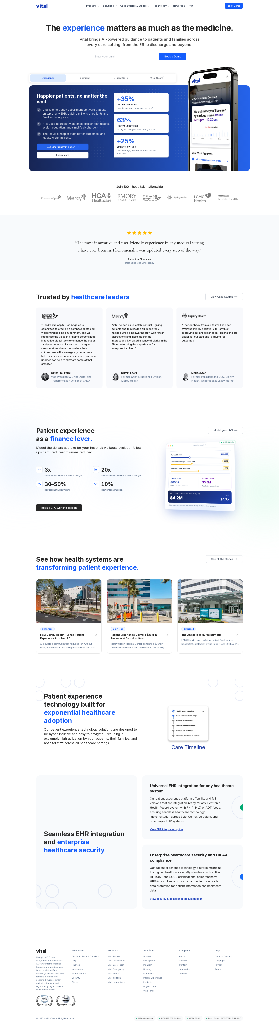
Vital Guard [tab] (157, 77)
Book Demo (233, 5)
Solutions (108, 5)
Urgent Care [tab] (121, 78)
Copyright (220, 960)
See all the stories (222, 559)
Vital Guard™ (114, 973)
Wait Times (149, 990)
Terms (218, 969)
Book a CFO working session (59, 507)
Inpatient (147, 965)
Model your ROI (223, 430)
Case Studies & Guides (133, 5)
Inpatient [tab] (84, 78)
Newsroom (179, 5)
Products (91, 5)
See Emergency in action (61, 147)
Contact (183, 965)
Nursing (147, 969)
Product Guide (79, 973)
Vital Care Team (116, 965)
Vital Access (114, 956)
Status (75, 982)
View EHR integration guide (166, 829)
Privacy (218, 965)
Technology (160, 5)
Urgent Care (149, 986)
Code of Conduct (223, 956)
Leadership (184, 969)
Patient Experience (152, 977)
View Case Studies (222, 296)
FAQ (191, 5)
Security (76, 977)
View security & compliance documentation (176, 898)
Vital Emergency (116, 969)
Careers (183, 960)
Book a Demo (172, 56)
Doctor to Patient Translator (86, 956)
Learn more (69, 156)
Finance (76, 965)
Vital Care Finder (116, 960)
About (182, 956)
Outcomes (148, 973)
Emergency (149, 960)
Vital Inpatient (114, 977)
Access (147, 956)
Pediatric (147, 982)
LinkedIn (183, 973)
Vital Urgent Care (116, 982)
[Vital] (50, 951)
